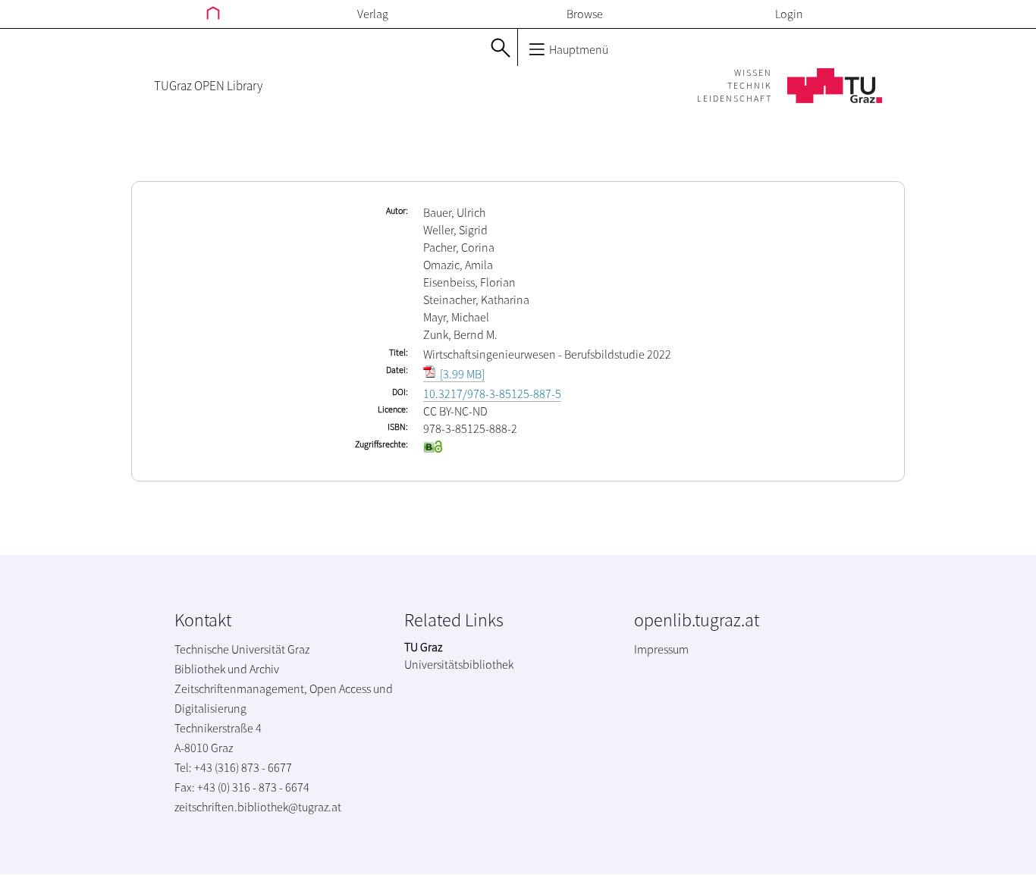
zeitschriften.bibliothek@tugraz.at (257, 806)
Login (789, 13)
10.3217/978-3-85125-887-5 (492, 393)
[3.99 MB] (461, 373)
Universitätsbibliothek (458, 664)
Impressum (661, 649)
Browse (585, 13)
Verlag (372, 13)
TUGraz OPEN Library (208, 85)
